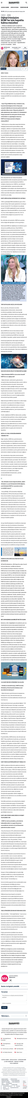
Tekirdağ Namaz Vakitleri (5, 1044)
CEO (3, 1083)
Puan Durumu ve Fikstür (8, 1048)
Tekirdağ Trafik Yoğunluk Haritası (19, 1044)
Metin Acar (12, 977)
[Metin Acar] (4, 978)
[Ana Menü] (1, 2)
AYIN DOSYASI (14, 7)
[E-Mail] (10, 980)
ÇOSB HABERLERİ (8, 1061)
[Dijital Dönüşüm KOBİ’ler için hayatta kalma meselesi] (14, 59)
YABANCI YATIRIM (18, 1061)
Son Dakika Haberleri (7, 1052)
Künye (4, 1087)
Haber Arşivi (19, 1052)
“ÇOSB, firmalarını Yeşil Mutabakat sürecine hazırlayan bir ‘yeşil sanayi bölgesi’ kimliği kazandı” (14, 11)
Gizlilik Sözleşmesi (7, 1086)
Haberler (3, 15)
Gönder (4, 1007)
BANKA (9, 15)
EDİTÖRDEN (9, 1083)
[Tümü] (26, 1016)
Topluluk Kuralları (14, 1087)
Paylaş (4, 68)
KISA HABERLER (14, 1063)
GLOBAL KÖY (14, 1084)
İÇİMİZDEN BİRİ (22, 1059)
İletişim (18, 1086)
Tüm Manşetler (19, 1048)
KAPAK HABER (5, 7)
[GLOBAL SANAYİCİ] (14, 3)
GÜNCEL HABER (5, 1084)
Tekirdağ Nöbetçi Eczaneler (6, 1039)
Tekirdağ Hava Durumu (22, 1038)
